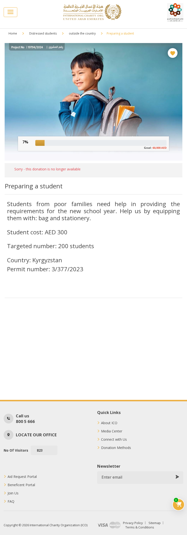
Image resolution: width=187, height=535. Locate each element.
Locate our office (36, 435)
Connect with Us (114, 439)
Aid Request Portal (22, 476)
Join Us (13, 493)
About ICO (109, 423)
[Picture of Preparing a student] (93, 102)
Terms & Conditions (139, 527)
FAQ (11, 501)
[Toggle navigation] (10, 12)
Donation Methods (116, 447)
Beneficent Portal (21, 485)
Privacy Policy (133, 523)
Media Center (111, 431)
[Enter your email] (177, 477)
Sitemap (155, 523)
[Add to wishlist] (173, 53)
